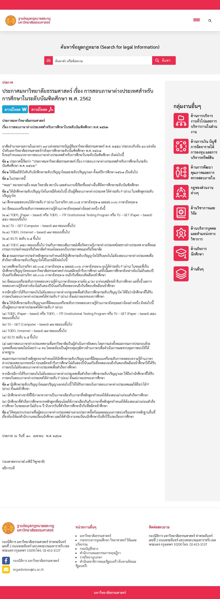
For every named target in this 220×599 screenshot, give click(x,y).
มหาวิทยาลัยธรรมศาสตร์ (95, 536)
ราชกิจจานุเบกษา (91, 557)
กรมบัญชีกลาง (89, 548)
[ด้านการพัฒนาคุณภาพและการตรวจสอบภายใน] (196, 172)
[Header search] (209, 20)
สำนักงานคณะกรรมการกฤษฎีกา (100, 553)
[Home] (34, 25)
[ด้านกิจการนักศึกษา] (196, 254)
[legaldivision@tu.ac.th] (36, 569)
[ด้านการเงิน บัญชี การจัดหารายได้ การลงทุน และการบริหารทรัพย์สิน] (196, 149)
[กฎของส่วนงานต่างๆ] (196, 193)
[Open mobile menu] (197, 20)
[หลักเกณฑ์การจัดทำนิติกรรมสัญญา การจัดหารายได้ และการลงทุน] (196, 213)
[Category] (196, 123)
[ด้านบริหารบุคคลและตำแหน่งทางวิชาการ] (196, 234)
